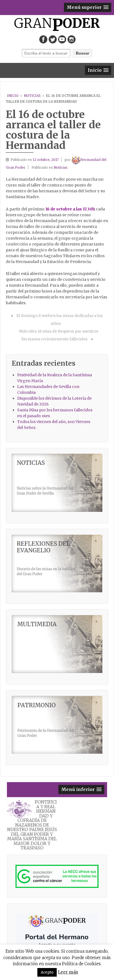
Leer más (68, 972)
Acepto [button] (47, 972)
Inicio (13, 96)
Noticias (32, 96)
